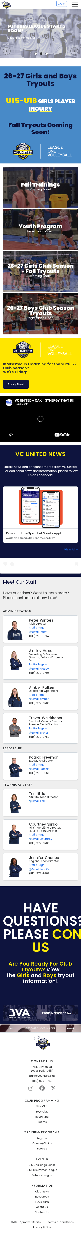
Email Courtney (42, 839)
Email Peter (39, 632)
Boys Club (42, 1111)
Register (42, 1138)
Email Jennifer (41, 869)
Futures (42, 1148)
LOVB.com (42, 1202)
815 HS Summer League (42, 1170)
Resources (42, 1196)
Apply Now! (16, 384)
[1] (35, 53)
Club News (42, 1191)
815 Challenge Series (42, 1165)
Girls (23, 975)
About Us (42, 1207)
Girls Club (42, 1106)
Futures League (42, 1175)
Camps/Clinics (42, 1143)
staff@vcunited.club (42, 1076)
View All (70, 549)
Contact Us (42, 1212)
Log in (61, 3)
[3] (46, 53)
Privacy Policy (42, 1227)
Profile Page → (38, 627)
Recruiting (42, 1117)
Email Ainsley (40, 669)
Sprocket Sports (30, 1222)
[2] (41, 53)
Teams (42, 1122)
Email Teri (38, 801)
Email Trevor (40, 733)
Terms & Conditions (60, 1222)
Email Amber (40, 699)
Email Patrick (40, 769)
